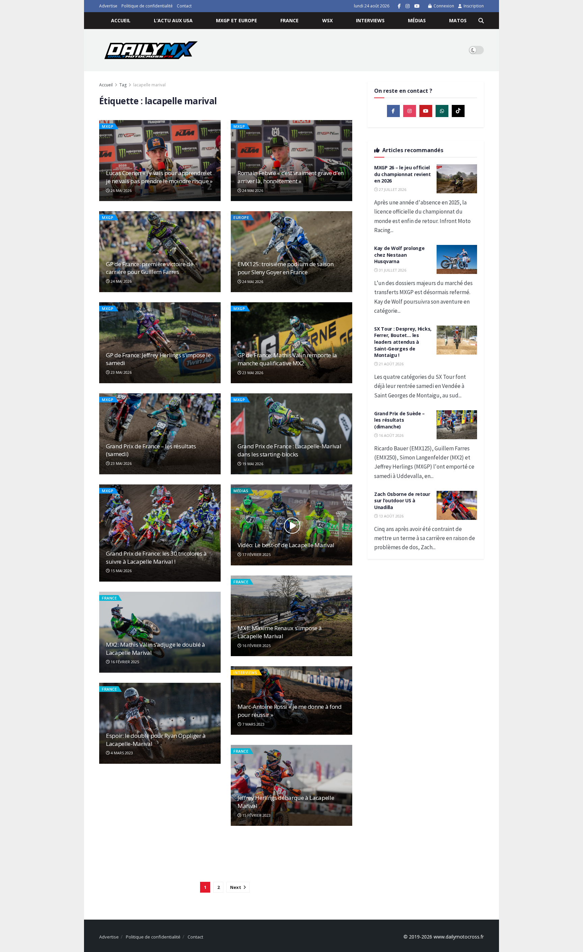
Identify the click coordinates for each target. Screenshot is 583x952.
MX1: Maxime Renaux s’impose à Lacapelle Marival (280, 632)
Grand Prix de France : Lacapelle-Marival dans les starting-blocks (289, 450)
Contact (184, 6)
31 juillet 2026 (392, 270)
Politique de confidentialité (147, 6)
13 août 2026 (391, 516)
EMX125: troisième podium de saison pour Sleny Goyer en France (285, 268)
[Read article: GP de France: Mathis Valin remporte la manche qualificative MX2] (291, 342)
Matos (458, 20)
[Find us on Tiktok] (458, 111)
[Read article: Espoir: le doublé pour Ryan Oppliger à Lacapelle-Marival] (160, 723)
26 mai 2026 (121, 190)
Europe (241, 217)
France (289, 20)
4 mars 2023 (121, 752)
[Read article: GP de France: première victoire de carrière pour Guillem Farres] (160, 251)
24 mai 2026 (252, 190)
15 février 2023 (256, 815)
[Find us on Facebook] (399, 6)
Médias (417, 20)
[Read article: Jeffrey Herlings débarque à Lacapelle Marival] (291, 785)
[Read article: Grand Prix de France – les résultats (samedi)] (160, 433)
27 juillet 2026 (392, 189)
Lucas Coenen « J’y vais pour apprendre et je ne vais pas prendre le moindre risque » (159, 177)
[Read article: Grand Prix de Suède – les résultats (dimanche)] (457, 424)
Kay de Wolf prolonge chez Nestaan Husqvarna (399, 254)
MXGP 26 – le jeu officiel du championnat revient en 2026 (402, 174)
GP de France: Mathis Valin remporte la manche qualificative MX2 (287, 359)
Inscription (473, 6)
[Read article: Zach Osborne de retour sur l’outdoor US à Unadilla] (457, 505)
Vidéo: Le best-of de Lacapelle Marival (286, 545)
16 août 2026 (391, 435)
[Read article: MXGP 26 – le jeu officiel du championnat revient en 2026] (457, 178)
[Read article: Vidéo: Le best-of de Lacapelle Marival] (291, 524)
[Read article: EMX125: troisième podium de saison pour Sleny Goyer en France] (291, 251)
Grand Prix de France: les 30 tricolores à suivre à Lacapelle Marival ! (156, 557)
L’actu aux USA (173, 20)
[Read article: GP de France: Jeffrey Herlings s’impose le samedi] (160, 342)
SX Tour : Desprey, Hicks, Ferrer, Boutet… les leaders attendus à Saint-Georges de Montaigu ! (403, 342)
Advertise (108, 6)
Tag (123, 85)
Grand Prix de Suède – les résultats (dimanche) (399, 420)
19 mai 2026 (252, 463)
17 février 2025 (256, 554)
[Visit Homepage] (151, 50)
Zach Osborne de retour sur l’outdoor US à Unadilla (402, 500)
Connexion (443, 6)
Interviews (370, 20)
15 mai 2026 (121, 570)
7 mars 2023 (253, 724)
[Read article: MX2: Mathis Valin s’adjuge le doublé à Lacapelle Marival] (160, 632)
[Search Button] (481, 20)
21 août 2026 (391, 363)
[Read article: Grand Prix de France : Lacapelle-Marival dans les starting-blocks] (291, 433)
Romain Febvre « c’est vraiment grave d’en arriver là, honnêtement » (291, 177)
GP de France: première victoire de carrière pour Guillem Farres (149, 268)
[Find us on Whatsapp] (442, 111)
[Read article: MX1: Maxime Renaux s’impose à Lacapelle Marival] (291, 616)
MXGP (107, 126)
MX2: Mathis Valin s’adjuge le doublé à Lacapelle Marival (155, 648)
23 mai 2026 (121, 372)
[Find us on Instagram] (408, 6)
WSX (327, 20)
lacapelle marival (149, 85)
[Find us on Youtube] (417, 6)
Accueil (121, 20)
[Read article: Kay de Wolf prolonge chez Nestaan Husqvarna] (457, 259)
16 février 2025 (256, 645)
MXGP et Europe (236, 20)
